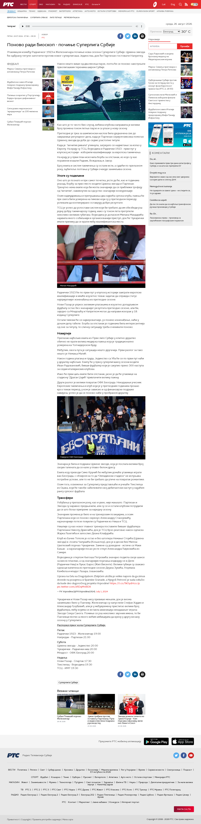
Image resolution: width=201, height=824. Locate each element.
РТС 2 (37, 789)
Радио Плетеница (106, 794)
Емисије (77, 4)
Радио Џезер (182, 794)
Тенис (32, 11)
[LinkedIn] (135, 36)
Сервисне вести (156, 769)
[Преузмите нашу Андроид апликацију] (156, 741)
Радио (66, 4)
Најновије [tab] (154, 39)
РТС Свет (56, 789)
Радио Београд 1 (29, 794)
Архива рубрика (165, 11)
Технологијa (65, 782)
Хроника (68, 769)
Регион (33, 769)
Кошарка (22, 11)
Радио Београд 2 (49, 794)
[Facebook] (120, 36)
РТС (87, 4)
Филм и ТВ (121, 782)
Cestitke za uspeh (158, 200)
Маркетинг (84, 802)
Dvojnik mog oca (158, 172)
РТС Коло (127, 789)
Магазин (50, 4)
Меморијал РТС (126, 11)
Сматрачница (173, 769)
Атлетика (78, 11)
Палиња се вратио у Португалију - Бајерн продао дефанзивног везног (24, 98)
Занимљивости (38, 782)
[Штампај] (142, 36)
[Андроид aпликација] (170, 134)
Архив (100, 797)
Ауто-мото (90, 11)
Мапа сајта (184, 809)
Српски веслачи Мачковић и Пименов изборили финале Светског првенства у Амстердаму (162, 99)
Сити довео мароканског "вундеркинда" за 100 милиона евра (22, 111)
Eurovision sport (146, 11)
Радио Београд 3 (69, 794)
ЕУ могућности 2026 (100, 772)
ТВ (59, 4)
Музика (52, 782)
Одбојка (42, 11)
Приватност (13, 819)
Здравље (108, 782)
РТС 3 (46, 789)
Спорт (33, 4)
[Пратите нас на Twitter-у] (176, 755)
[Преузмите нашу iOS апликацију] (183, 741)
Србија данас (54, 769)
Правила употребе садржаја (46, 819)
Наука (132, 782)
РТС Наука (69, 789)
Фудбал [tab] (13, 64)
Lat (164, 4)
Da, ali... (153, 159)
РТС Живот (97, 789)
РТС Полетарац (173, 789)
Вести (23, 4)
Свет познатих (93, 782)
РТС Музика (156, 789)
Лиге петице (56, 17)
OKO (41, 4)
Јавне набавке (99, 802)
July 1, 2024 (102, 591)
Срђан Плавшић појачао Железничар (19, 123)
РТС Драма (83, 789)
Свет (42, 769)
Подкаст (187, 769)
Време (141, 769)
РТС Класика (112, 789)
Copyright (25, 819)
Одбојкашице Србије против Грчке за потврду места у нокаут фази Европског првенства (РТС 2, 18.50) (162, 84)
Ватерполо (65, 11)
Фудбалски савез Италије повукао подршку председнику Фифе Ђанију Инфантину (23, 85)
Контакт (72, 802)
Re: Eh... (153, 213)
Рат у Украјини (128, 769)
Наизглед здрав (105, 784)
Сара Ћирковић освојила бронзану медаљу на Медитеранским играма (160, 56)
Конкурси (114, 802)
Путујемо (78, 782)
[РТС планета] (155, 4)
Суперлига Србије (39, 17)
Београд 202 (87, 794)
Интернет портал (130, 802)
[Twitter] (128, 36)
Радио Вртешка (165, 794)
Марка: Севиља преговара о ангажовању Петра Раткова (21, 70)
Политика (22, 769)
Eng (173, 4)
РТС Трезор (141, 789)
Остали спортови (107, 11)
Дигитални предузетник (163, 782)
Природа (143, 782)
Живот (24, 782)
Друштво (80, 769)
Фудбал (11, 11)
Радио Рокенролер (127, 794)
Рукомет (52, 11)
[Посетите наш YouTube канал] (191, 755)
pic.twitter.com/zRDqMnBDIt (74, 586)
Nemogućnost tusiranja (161, 186)
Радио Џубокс (147, 794)
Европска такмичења (17, 17)
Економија (93, 769)
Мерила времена (109, 769)
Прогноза (156, 31)
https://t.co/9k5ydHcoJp (125, 583)
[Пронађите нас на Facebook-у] (184, 755)
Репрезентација (72, 17)
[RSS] (186, 4)
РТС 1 (28, 789)
